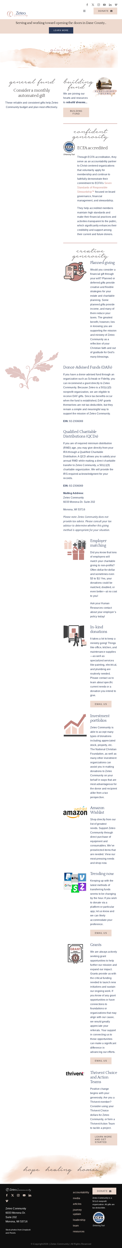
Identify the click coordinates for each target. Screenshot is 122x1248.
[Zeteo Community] (17, 10)
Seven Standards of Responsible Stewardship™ (94, 187)
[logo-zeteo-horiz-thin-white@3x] (18, 1188)
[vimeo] (116, 4)
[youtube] (104, 4)
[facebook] (87, 4)
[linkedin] (110, 4)
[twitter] (93, 4)
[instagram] (98, 4)
